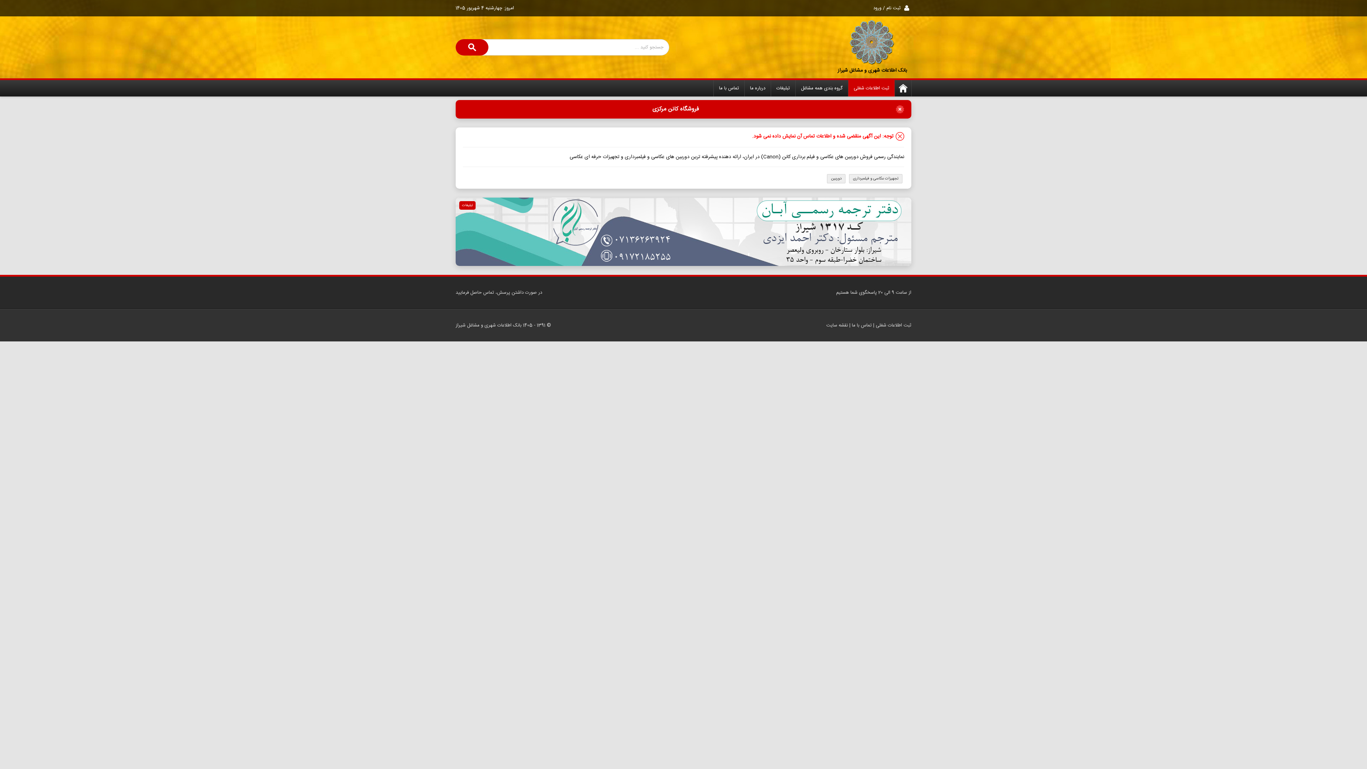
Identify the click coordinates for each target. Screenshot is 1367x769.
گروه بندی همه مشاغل (822, 88)
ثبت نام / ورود (887, 8)
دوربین (836, 179)
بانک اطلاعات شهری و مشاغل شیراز (872, 70)
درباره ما (757, 88)
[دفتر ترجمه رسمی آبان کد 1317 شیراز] (683, 232)
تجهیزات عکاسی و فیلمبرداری (876, 179)
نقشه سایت (837, 325)
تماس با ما (729, 88)
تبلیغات (783, 88)
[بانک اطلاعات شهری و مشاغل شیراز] (872, 43)
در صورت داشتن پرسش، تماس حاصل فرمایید (499, 293)
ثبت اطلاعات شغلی (871, 88)
